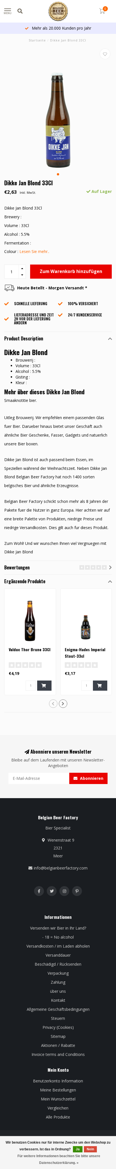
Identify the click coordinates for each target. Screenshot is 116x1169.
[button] (58, 174)
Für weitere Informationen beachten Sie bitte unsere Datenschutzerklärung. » (58, 1159)
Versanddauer (58, 955)
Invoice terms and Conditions (58, 1054)
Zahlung (58, 982)
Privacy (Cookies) (58, 1027)
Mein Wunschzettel (58, 1099)
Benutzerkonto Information (58, 1081)
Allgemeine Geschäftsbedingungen (58, 1009)
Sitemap (58, 1036)
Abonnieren (91, 778)
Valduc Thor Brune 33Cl (29, 649)
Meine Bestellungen (58, 1090)
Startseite (37, 40)
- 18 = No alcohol (58, 937)
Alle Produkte (58, 1117)
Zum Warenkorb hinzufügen (71, 271)
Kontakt (58, 1000)
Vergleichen (58, 1108)
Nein (90, 1149)
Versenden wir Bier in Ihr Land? (58, 928)
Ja (78, 1149)
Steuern (58, 1018)
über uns (58, 991)
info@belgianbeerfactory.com (61, 868)
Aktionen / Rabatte (58, 1045)
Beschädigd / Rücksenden (58, 964)
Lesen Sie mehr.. (34, 251)
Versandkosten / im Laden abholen (58, 946)
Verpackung (58, 973)
